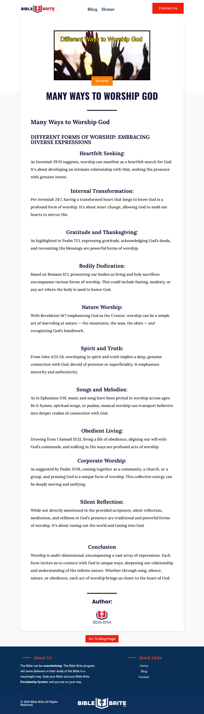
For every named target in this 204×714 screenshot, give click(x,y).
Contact (144, 677)
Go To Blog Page (102, 639)
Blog (92, 10)
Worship (102, 81)
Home (108, 10)
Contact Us (168, 8)
